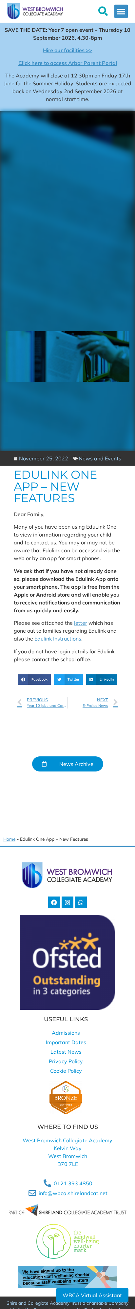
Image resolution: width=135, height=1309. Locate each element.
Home (9, 839)
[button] (121, 11)
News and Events (100, 458)
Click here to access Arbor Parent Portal (67, 63)
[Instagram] (67, 902)
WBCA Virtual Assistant (92, 1295)
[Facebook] (54, 902)
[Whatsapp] (81, 902)
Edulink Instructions (57, 638)
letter (80, 623)
